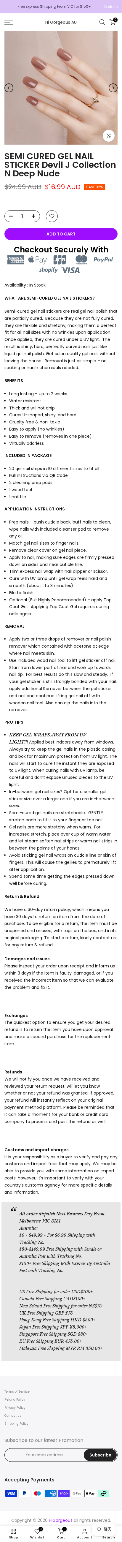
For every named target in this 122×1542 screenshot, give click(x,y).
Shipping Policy (16, 1423)
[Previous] (8, 87)
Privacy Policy (14, 1407)
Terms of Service (17, 1391)
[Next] (113, 87)
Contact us (12, 1415)
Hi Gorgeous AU (61, 22)
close (112, 7)
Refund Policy (14, 1399)
